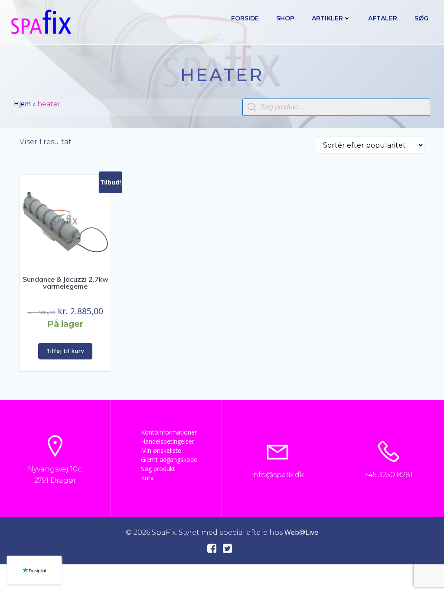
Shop (285, 18)
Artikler (327, 18)
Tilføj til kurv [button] (65, 351)
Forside (245, 18)
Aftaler (382, 18)
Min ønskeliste (161, 450)
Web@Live (301, 532)
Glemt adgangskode (166, 459)
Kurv (147, 478)
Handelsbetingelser (166, 441)
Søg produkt (158, 469)
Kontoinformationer (166, 432)
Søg (421, 18)
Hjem (22, 104)
